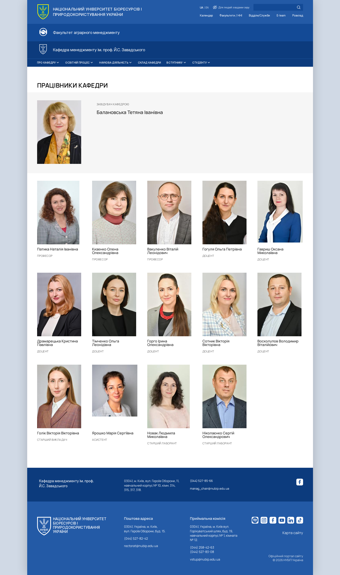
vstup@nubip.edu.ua (205, 559)
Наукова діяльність (113, 62)
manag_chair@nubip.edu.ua (209, 488)
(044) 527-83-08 (202, 552)
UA (201, 7)
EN (207, 7)
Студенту (199, 62)
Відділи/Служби (259, 15)
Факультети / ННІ (231, 15)
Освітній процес (77, 62)
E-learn (281, 15)
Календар (206, 15)
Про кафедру (46, 62)
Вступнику (175, 62)
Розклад (297, 15)
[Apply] (298, 7)
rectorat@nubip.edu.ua (141, 546)
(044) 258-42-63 (202, 547)
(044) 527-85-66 (201, 481)
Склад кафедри (149, 62)
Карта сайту (292, 532)
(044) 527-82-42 (136, 538)
